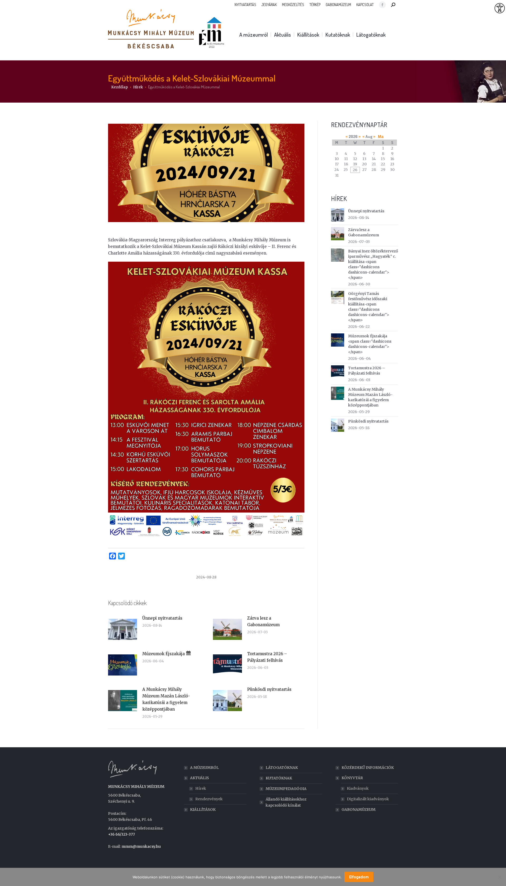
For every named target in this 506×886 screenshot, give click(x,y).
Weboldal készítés (124, 855)
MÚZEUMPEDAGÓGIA (286, 788)
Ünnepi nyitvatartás (162, 618)
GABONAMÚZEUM (359, 809)
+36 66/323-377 (121, 834)
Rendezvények (209, 799)
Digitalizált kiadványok (368, 799)
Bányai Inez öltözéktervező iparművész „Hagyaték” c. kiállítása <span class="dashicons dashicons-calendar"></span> (373, 264)
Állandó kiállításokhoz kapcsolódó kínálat (286, 802)
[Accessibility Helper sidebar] (499, 8)
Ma (380, 136)
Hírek (200, 788)
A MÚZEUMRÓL (204, 767)
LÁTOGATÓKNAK (282, 767)
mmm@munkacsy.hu (141, 846)
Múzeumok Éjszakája (164, 653)
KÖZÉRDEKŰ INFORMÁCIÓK (368, 767)
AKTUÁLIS (199, 777)
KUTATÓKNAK (279, 778)
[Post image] (122, 629)
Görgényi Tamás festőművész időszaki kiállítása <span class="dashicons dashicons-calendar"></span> (368, 306)
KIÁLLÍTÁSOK (203, 809)
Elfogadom (359, 877)
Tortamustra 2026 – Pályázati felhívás (267, 657)
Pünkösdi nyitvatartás (269, 689)
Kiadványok (358, 788)
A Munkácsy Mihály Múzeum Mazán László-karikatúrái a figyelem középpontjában (166, 699)
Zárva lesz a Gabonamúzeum (263, 621)
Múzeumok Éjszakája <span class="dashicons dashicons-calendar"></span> (369, 344)
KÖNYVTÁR (352, 777)
